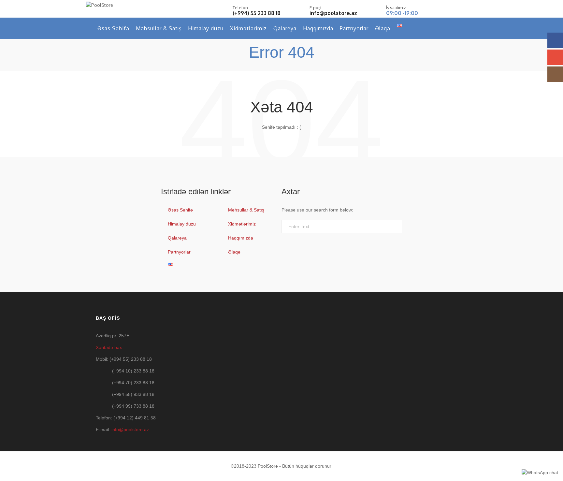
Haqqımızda (318, 28)
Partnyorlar (354, 28)
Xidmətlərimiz (248, 28)
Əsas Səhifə (113, 28)
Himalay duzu (206, 28)
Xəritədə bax (109, 347)
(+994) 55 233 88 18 (257, 13)
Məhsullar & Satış (158, 28)
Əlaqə (382, 28)
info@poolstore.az (333, 13)
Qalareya (284, 28)
